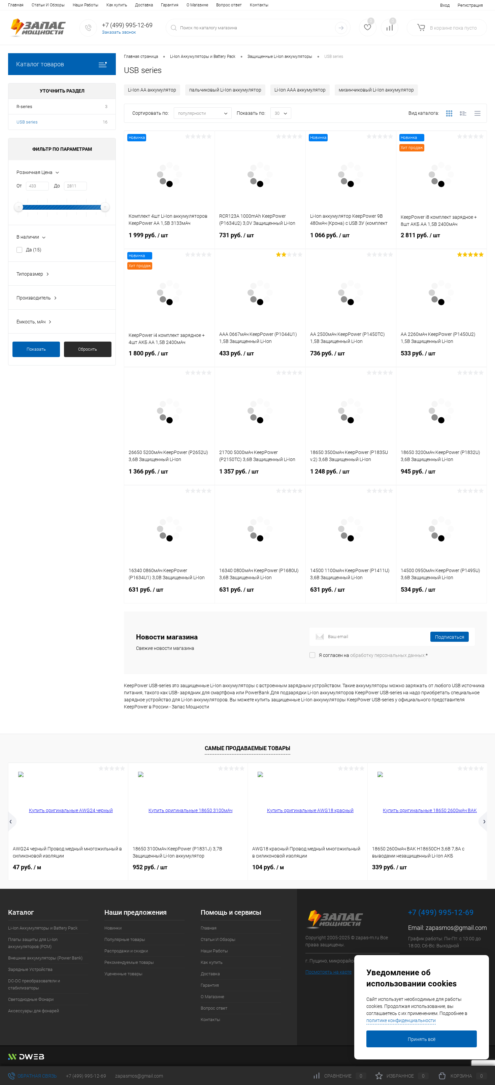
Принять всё (421, 1039)
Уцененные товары (123, 973)
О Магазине (197, 5)
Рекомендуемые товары (129, 962)
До (57, 185)
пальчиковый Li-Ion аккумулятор (225, 90)
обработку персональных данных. (388, 655)
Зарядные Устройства (30, 969)
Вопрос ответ (229, 5)
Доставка (144, 5)
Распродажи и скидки (126, 950)
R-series (24, 106)
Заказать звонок (119, 32)
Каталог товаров (40, 64)
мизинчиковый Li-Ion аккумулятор (376, 90)
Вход (445, 5)
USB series (27, 122)
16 (105, 122)
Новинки (113, 928)
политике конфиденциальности (401, 1020)
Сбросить (87, 349)
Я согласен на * (373, 655)
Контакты (259, 5)
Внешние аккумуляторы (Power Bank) (45, 957)
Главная (16, 5)
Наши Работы (85, 5)
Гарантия (169, 5)
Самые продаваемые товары (247, 748)
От (19, 185)
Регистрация (470, 5)
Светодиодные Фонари (31, 999)
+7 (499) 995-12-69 (86, 1076)
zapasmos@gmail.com (456, 927)
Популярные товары (124, 939)
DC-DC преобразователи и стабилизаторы (34, 984)
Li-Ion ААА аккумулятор (300, 90)
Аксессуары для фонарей (33, 1010)
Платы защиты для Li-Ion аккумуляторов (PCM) (33, 943)
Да (33, 249)
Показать (36, 349)
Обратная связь (36, 1076)
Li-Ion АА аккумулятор (152, 90)
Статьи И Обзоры (48, 5)
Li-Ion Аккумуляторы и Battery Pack (42, 928)
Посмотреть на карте (328, 972)
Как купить (116, 5)
